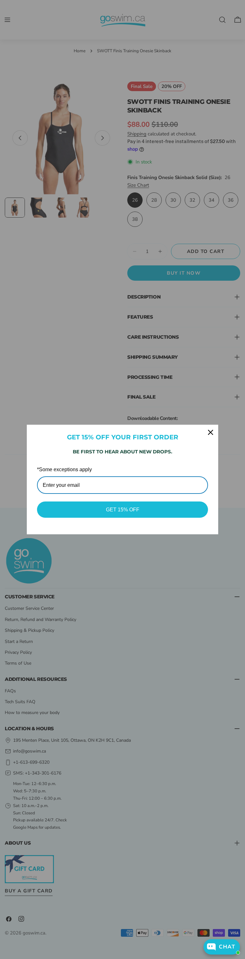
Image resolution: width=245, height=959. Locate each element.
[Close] (210, 432)
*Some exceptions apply (64, 469)
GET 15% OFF (122, 509)
